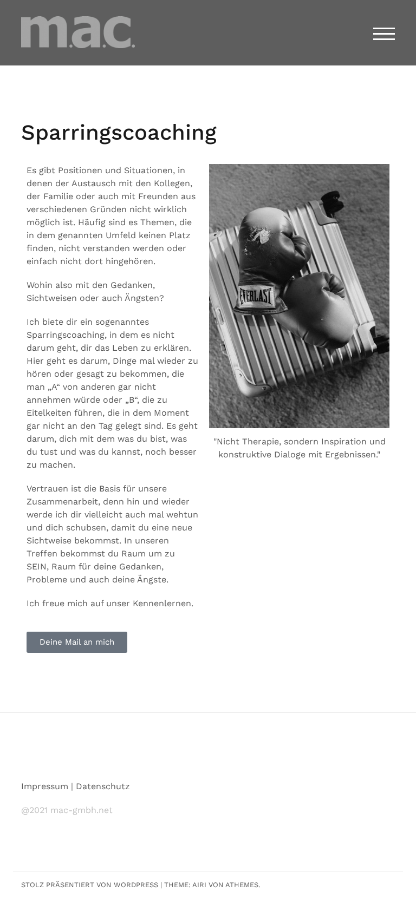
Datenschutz (103, 786)
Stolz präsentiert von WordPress (89, 885)
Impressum (44, 786)
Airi (199, 885)
